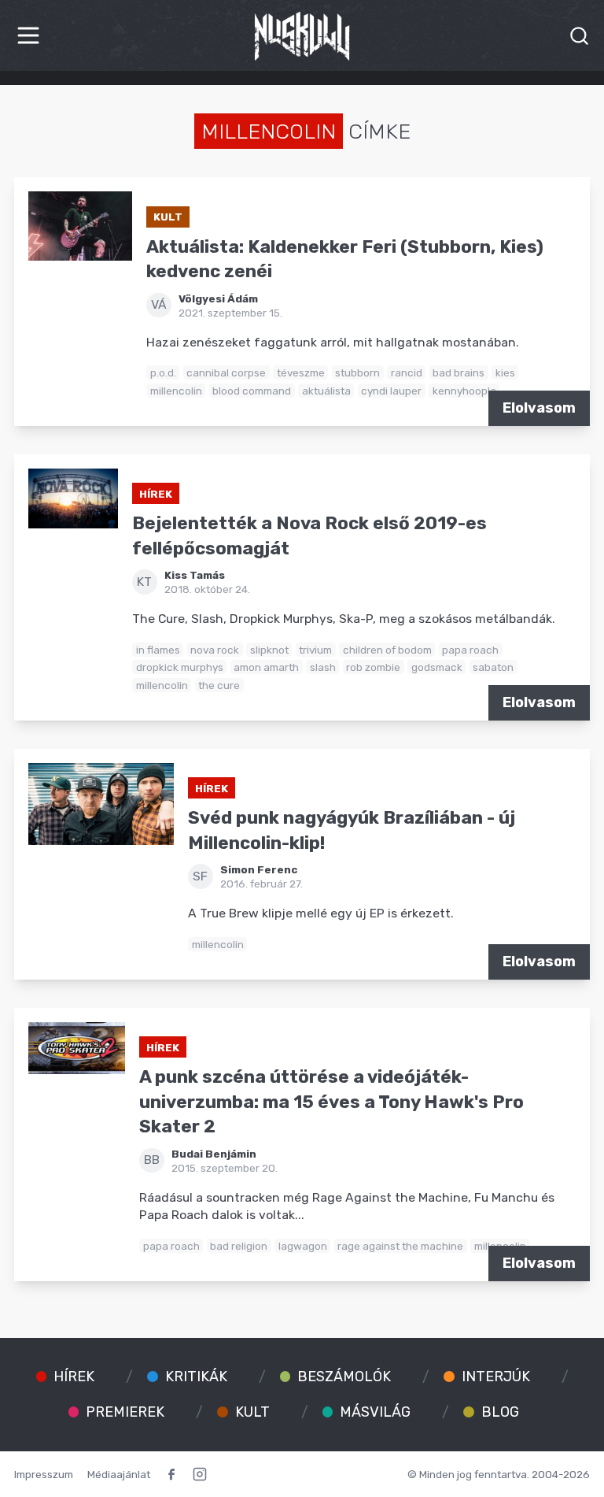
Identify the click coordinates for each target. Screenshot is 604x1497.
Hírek (155, 493)
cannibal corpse (226, 372)
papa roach (470, 649)
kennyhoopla (464, 390)
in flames (158, 649)
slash (323, 667)
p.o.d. (163, 372)
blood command (251, 390)
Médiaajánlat (118, 1474)
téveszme (301, 372)
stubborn (357, 372)
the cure (219, 685)
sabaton (493, 667)
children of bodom (387, 649)
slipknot (269, 649)
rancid (406, 372)
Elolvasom (539, 408)
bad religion (238, 1245)
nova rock (214, 649)
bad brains (458, 372)
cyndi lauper (391, 390)
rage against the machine (400, 1245)
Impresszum (43, 1474)
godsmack (436, 667)
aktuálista (326, 390)
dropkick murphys (179, 667)
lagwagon (302, 1245)
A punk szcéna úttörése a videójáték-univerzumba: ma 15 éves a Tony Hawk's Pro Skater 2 (331, 1101)
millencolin (176, 390)
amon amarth (266, 667)
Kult (167, 216)
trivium (315, 649)
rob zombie (373, 667)
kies (505, 372)
